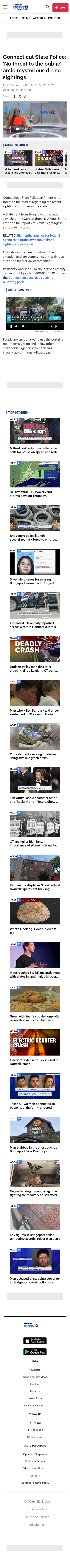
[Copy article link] (25, 96)
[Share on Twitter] (19, 96)
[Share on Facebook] (14, 96)
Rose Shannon (12, 85)
